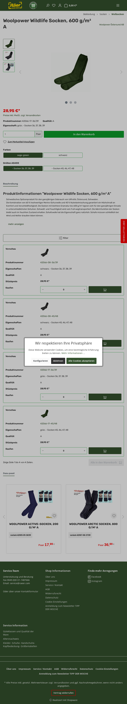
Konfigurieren (40, 360)
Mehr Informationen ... (73, 353)
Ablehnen (58, 360)
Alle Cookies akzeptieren (81, 360)
